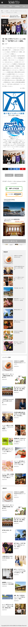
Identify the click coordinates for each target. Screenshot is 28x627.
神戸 (6, 43)
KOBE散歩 (17, 6)
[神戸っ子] (14, 2)
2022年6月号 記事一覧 (10, 241)
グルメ (5, 6)
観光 (11, 6)
